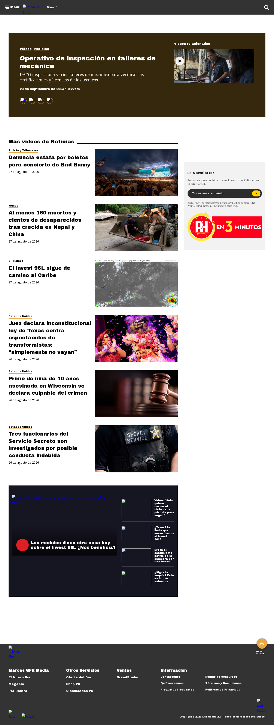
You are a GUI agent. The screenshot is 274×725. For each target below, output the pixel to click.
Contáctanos (170, 676)
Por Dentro (18, 691)
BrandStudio (127, 677)
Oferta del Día (78, 677)
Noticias (41, 49)
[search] (266, 7)
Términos (225, 202)
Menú (15, 7)
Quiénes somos (172, 683)
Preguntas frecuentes (177, 689)
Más (50, 7)
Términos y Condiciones (223, 683)
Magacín (16, 684)
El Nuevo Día (20, 677)
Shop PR (73, 684)
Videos (25, 49)
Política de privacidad (243, 202)
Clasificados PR (79, 691)
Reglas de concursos (221, 676)
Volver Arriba (260, 652)
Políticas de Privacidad (222, 689)
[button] (32, 101)
